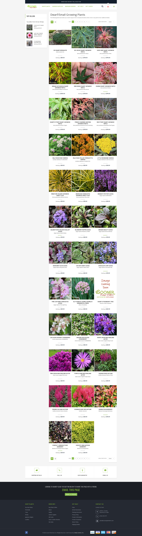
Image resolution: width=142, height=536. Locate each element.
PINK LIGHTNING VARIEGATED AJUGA (60, 302)
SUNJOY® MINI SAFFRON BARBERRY (83, 446)
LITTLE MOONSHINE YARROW (105, 158)
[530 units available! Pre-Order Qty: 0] (60, 324)
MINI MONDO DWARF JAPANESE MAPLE (83, 87)
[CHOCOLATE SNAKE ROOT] (29, 27)
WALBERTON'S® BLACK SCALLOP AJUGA (60, 230)
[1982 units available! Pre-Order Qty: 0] (105, 396)
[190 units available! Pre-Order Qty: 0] (82, 252)
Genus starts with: (102, 21)
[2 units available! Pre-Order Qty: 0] (82, 73)
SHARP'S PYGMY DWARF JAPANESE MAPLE (60, 122)
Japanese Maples (29, 517)
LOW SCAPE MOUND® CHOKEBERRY (60, 337)
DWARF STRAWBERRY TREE (106, 301)
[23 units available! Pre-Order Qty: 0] (105, 181)
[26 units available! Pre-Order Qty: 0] (60, 396)
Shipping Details (76, 524)
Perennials (27, 510)
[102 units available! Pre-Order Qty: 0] (60, 73)
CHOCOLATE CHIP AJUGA (105, 265)
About (50, 510)
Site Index (51, 522)
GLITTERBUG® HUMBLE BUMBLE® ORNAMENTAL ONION (83, 302)
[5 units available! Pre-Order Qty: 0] (60, 109)
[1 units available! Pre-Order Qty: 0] (60, 37)
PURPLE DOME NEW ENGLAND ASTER (82, 374)
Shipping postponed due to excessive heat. (71, 1)
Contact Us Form (100, 507)
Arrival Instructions (76, 510)
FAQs (73, 507)
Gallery (50, 512)
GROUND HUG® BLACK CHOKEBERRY (82, 338)
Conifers (27, 519)
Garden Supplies (52, 514)
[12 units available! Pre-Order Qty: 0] (105, 324)
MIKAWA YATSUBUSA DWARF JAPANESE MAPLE (60, 87)
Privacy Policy (75, 514)
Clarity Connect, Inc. (79, 532)
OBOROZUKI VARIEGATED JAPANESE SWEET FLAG (83, 194)
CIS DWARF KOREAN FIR (60, 50)
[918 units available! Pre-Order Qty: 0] (60, 217)
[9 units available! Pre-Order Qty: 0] (82, 37)
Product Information (77, 517)
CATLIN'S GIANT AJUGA (82, 265)
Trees (26, 512)
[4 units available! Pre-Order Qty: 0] (105, 109)
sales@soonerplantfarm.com (107, 520)
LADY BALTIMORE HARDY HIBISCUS (38, 34)
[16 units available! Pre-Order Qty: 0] (60, 360)
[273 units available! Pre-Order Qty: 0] (60, 252)
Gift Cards (51, 517)
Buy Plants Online (53, 507)
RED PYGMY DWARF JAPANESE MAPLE (105, 122)
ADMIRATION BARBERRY (105, 409)
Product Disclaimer (76, 519)
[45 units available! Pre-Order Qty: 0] (105, 145)
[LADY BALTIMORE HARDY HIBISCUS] (29, 35)
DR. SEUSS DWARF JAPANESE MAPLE (82, 51)
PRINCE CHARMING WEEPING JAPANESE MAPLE (83, 122)
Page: (70, 21)
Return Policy (75, 522)
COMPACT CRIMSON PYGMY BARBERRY (60, 446)
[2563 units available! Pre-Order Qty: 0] (60, 432)
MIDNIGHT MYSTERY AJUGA (105, 194)
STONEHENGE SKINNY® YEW (37, 42)
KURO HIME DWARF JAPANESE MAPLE (105, 51)
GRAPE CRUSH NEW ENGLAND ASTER (105, 338)
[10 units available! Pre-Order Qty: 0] (82, 288)
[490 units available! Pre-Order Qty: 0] (105, 73)
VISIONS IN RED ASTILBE (106, 373)
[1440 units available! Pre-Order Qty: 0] (105, 217)
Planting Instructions (77, 512)
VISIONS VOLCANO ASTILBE (60, 409)
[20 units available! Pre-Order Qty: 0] (105, 360)
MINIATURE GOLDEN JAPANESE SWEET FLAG (60, 194)
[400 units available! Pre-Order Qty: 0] (60, 181)
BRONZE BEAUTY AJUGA (106, 230)
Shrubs (26, 514)
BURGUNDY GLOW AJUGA (60, 265)
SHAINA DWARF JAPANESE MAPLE (105, 86)
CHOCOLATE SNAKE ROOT (39, 26)
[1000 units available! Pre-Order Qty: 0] (82, 181)
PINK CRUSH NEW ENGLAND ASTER (60, 373)
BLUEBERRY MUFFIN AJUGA (83, 230)
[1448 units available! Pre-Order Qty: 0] (105, 252)
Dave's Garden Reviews (54, 519)
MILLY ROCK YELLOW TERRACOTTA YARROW (83, 158)
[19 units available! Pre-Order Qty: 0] (82, 145)
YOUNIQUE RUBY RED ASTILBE (82, 409)
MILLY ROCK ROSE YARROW (60, 158)
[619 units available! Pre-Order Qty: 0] (82, 324)
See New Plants (29, 507)
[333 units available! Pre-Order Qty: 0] (82, 360)
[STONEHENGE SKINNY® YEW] (29, 43)
